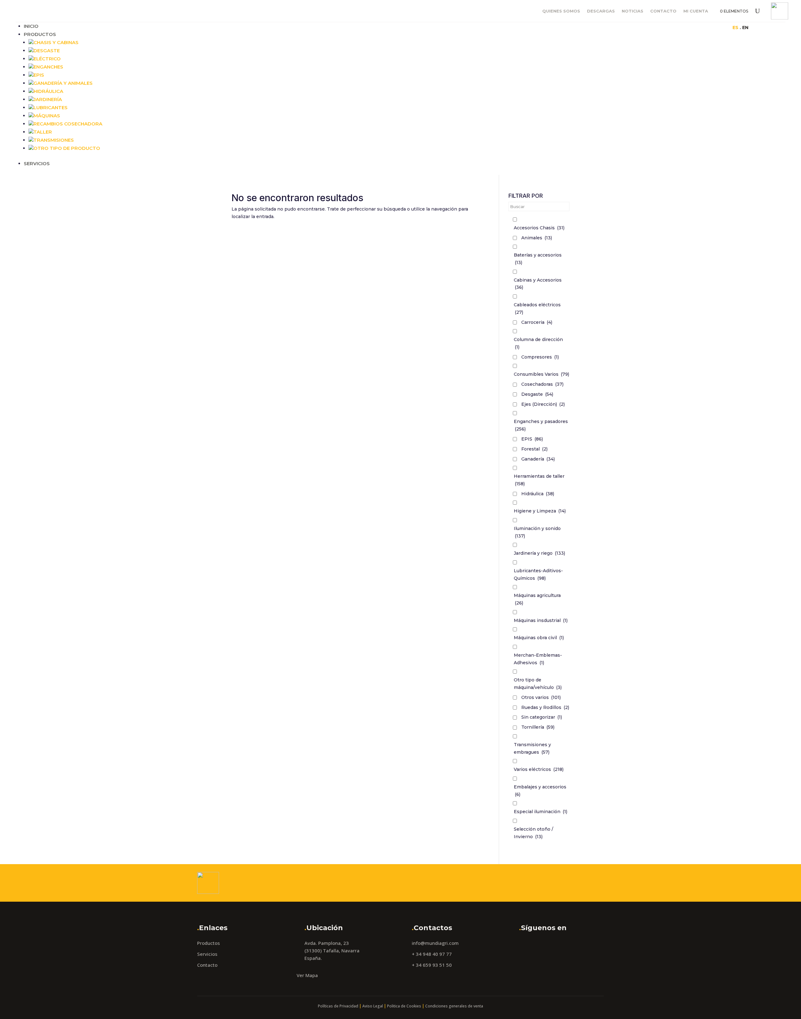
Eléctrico (47, 59)
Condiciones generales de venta (454, 1006)
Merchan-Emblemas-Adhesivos (538, 658)
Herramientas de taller (539, 480)
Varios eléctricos (539, 769)
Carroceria (536, 322)
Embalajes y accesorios (540, 790)
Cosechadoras (542, 384)
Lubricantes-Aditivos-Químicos (538, 574)
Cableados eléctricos (537, 308)
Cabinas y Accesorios (538, 283)
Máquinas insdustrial (541, 620)
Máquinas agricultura (537, 599)
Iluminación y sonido (537, 532)
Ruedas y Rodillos (545, 707)
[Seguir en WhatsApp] (636, 27)
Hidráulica (48, 91)
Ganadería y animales (63, 83)
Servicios (37, 163)
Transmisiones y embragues (532, 748)
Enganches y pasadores (541, 425)
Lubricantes (50, 107)
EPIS (532, 439)
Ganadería (538, 459)
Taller (42, 132)
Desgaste (46, 50)
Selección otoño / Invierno (533, 832)
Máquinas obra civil (539, 637)
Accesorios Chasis (539, 228)
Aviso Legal (372, 1006)
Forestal (534, 449)
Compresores (540, 357)
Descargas (601, 11)
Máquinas (46, 116)
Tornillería (537, 727)
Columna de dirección (538, 343)
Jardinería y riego (539, 553)
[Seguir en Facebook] (598, 27)
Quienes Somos (561, 11)
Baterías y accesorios (538, 258)
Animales (536, 238)
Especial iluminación (540, 811)
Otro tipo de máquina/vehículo (538, 683)
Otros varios (541, 697)
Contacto (663, 11)
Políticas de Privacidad (338, 1006)
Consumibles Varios (541, 374)
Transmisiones (53, 140)
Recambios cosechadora (67, 124)
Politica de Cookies (404, 1006)
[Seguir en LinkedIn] (623, 27)
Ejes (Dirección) (543, 404)
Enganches (48, 67)
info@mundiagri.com (435, 943)
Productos (40, 34)
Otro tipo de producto (66, 148)
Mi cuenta (695, 11)
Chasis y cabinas (56, 42)
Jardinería (47, 99)
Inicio (31, 26)
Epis (38, 75)
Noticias (632, 11)
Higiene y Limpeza (540, 511)
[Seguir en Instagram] (611, 27)
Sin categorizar (541, 717)
